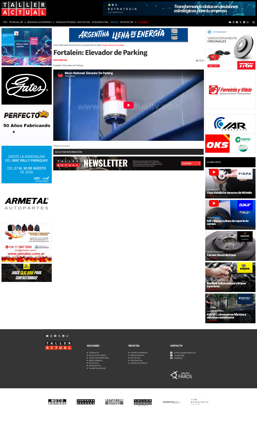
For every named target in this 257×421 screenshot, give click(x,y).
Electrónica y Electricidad (217, 280)
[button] (17, 22)
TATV (5, 22)
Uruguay (114, 22)
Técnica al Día (16, 22)
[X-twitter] (241, 22)
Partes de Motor (213, 189)
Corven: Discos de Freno (221, 254)
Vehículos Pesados (66, 22)
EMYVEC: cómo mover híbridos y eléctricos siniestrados (226, 316)
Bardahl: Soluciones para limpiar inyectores (226, 285)
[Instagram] (234, 22)
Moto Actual (83, 22)
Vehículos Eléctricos (215, 311)
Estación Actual (100, 22)
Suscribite (143, 22)
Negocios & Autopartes (39, 22)
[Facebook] (237, 22)
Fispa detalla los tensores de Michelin (229, 192)
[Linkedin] (244, 22)
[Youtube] (230, 22)
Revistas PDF (127, 22)
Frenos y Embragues (215, 252)
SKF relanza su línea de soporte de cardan (227, 222)
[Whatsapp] (248, 22)
